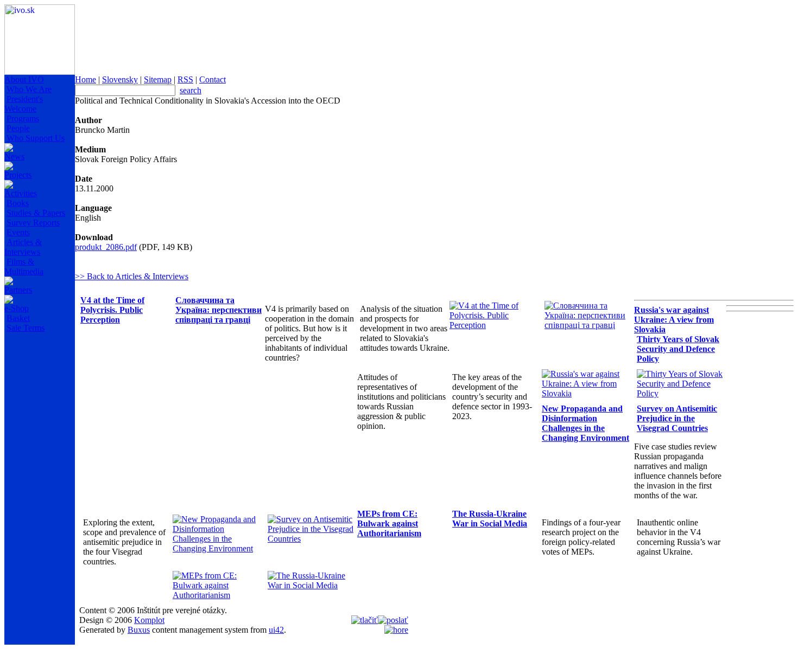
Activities (20, 193)
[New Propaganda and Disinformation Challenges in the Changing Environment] (217, 548)
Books (18, 203)
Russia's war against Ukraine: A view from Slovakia (674, 319)
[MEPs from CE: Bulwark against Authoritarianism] (217, 595)
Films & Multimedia (23, 266)
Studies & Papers (36, 212)
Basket (18, 318)
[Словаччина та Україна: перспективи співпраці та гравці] (589, 325)
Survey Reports (33, 222)
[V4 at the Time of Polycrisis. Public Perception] (494, 325)
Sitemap (158, 79)
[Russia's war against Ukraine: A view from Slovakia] (586, 393)
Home (85, 79)
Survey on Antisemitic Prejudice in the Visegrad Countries (677, 418)
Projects (17, 174)
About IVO (24, 79)
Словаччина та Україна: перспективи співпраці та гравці (218, 309)
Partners (18, 289)
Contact (212, 79)
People (18, 128)
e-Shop (16, 308)
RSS (185, 79)
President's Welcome (23, 103)
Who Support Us (36, 138)
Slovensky (120, 79)
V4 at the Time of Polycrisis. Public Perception (112, 309)
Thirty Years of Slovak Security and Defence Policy (678, 349)
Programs (23, 118)
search (190, 90)
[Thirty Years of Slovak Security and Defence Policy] (681, 393)
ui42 (276, 629)
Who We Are (29, 89)
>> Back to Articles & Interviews (131, 276)
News (14, 156)
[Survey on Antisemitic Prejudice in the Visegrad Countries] (312, 538)
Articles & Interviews (23, 246)
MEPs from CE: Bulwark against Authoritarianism (389, 523)
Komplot (149, 620)
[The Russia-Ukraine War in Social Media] (312, 585)
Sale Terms (26, 327)
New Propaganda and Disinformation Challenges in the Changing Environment (585, 423)
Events (18, 232)
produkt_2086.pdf (106, 247)
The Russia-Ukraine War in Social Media (489, 518)
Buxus (139, 629)
